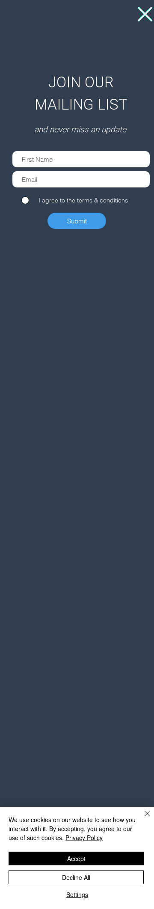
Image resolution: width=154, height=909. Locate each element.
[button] (145, 14)
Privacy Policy (84, 837)
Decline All (76, 877)
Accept (76, 858)
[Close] (142, 818)
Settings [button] (77, 894)
